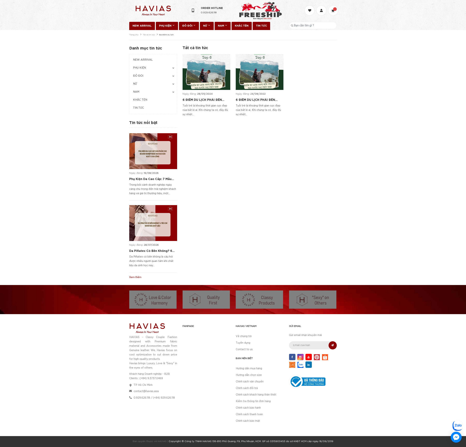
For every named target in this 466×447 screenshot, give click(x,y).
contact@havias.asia (146, 391)
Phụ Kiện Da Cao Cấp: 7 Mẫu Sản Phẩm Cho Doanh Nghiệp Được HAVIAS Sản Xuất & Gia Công (151, 179)
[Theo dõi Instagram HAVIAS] (300, 357)
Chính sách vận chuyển (250, 382)
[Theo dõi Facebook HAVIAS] (292, 357)
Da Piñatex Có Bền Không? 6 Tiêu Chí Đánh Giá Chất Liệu (150, 251)
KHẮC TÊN (241, 26)
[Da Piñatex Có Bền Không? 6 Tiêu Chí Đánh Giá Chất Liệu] (153, 223)
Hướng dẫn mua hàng (249, 368)
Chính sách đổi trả (247, 388)
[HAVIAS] (147, 328)
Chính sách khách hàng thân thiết (256, 395)
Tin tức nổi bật (143, 122)
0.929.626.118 (209, 13)
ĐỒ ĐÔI (187, 26)
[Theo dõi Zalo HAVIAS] (300, 364)
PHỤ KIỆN (165, 26)
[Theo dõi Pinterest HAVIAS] (317, 357)
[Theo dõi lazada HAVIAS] (292, 364)
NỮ (205, 26)
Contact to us (244, 349)
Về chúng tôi (244, 336)
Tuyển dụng (243, 343)
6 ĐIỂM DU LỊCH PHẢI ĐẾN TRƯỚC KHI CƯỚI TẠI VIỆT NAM (206, 100)
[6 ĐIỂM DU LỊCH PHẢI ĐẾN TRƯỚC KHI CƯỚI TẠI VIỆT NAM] (206, 72)
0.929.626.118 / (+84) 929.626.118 (154, 398)
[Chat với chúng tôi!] (456, 437)
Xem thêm (135, 277)
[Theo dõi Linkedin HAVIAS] (308, 364)
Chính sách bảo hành (248, 408)
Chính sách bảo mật (248, 421)
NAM (221, 26)
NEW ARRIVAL (142, 26)
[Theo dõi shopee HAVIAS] (325, 357)
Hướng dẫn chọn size (249, 375)
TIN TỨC (261, 26)
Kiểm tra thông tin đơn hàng (253, 401)
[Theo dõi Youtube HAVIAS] (308, 357)
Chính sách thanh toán (249, 414)
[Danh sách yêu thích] (310, 7)
